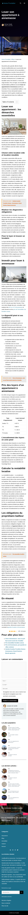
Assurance (5, 835)
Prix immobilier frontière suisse (14, 642)
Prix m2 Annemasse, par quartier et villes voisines (13, 792)
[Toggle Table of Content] (16, 102)
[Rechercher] (21, 892)
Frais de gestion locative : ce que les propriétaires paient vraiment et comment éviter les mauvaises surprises (13, 870)
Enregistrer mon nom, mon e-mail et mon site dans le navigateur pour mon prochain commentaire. (14, 694)
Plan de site (5, 905)
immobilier (4, 841)
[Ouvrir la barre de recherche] (20, 3)
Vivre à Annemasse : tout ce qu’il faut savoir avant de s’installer (14, 748)
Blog (3, 838)
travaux (4, 846)
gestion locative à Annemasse (16, 627)
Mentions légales (6, 900)
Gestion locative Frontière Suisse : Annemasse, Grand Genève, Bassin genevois (15, 651)
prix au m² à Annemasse (15, 307)
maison (4, 843)
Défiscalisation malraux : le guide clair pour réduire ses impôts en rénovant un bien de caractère (13, 881)
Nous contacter (6, 903)
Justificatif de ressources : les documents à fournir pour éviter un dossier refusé (14, 771)
